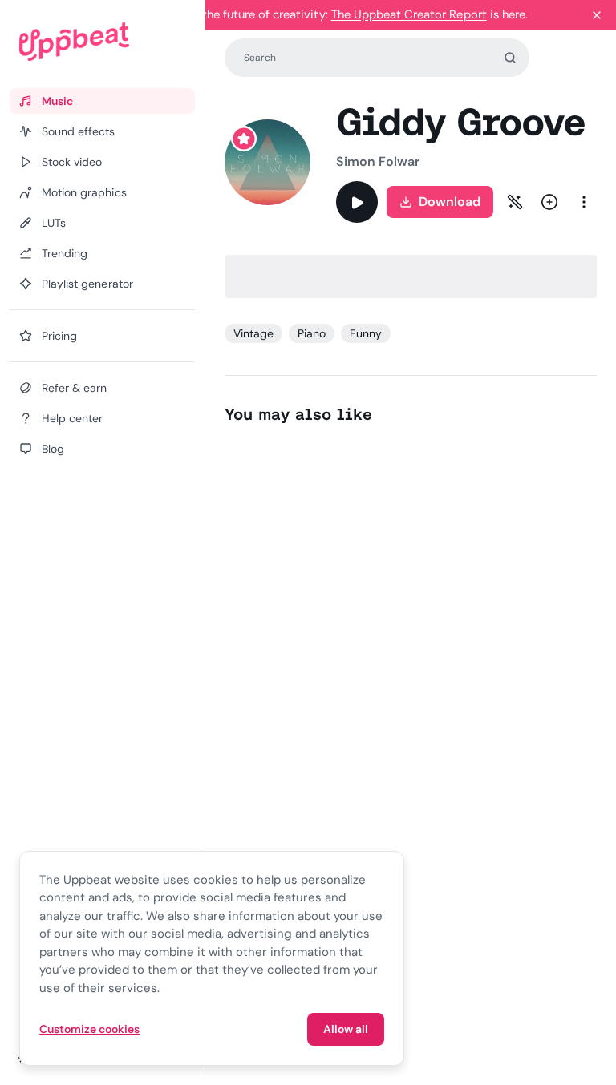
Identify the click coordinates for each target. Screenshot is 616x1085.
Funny (365, 333)
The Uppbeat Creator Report (409, 14)
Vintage (253, 333)
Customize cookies (89, 1029)
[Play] (357, 202)
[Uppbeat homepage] (102, 41)
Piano (312, 333)
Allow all (345, 1029)
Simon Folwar (378, 161)
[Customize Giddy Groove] (515, 202)
